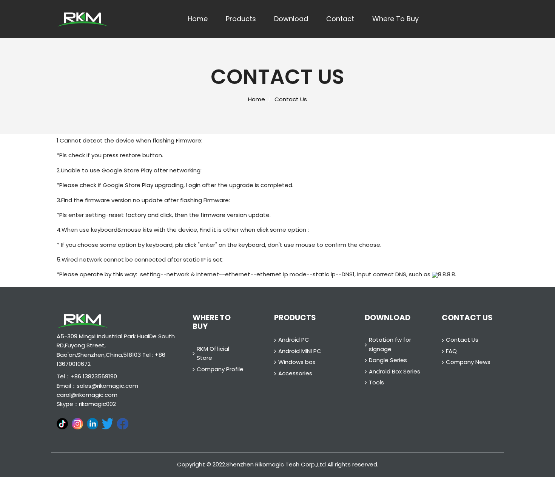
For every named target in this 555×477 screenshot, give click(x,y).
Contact (340, 18)
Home (198, 18)
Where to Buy (395, 18)
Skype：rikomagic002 (86, 404)
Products (241, 18)
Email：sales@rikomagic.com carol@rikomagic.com (97, 390)
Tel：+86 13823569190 (87, 376)
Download (291, 18)
